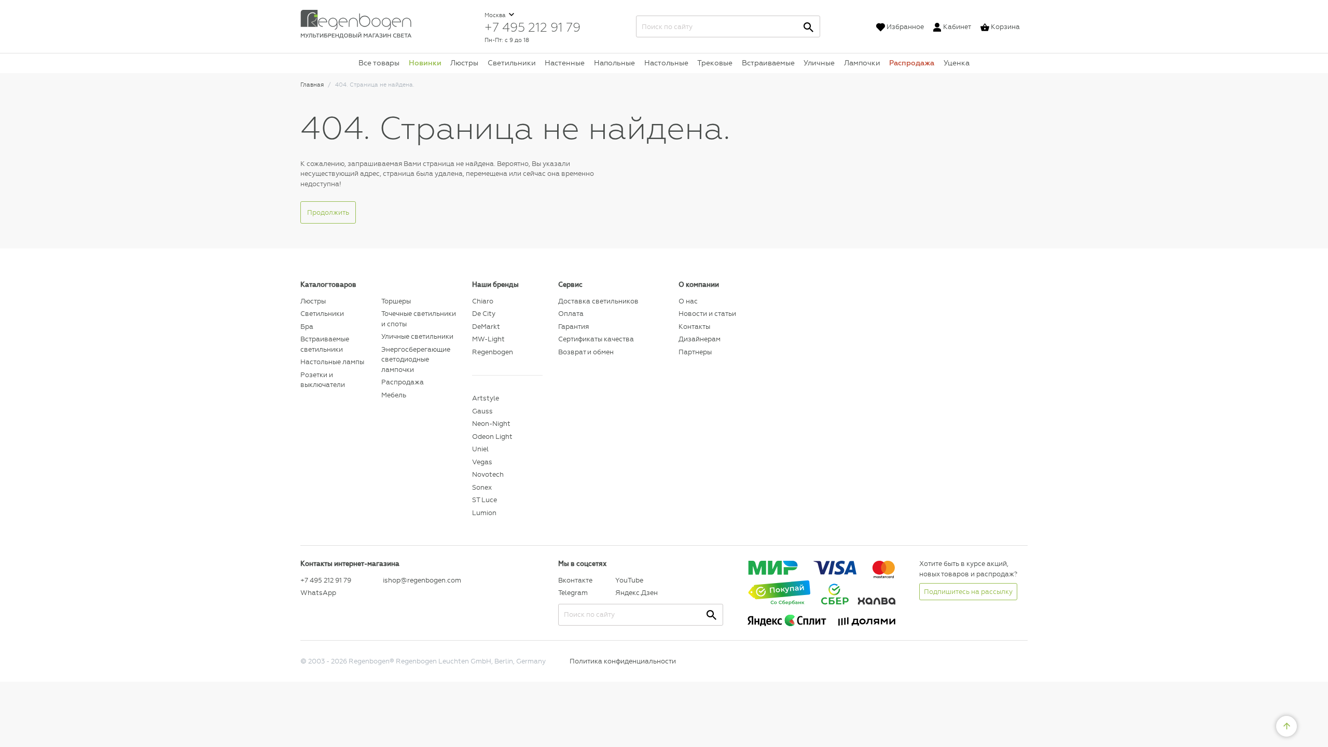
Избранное (905, 27)
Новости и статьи (707, 313)
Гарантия (573, 326)
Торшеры (396, 301)
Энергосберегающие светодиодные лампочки (415, 359)
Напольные (614, 63)
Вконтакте (575, 580)
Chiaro (482, 301)
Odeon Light (492, 436)
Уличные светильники (417, 336)
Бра (306, 326)
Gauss (482, 411)
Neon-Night (491, 423)
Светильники (512, 63)
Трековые (714, 63)
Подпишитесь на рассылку (968, 592)
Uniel (480, 449)
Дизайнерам (700, 339)
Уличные (819, 63)
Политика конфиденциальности (623, 661)
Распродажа (911, 62)
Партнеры (695, 352)
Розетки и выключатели (322, 380)
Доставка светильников (598, 301)
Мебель (393, 395)
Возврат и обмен (586, 352)
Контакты (694, 326)
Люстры (464, 63)
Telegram (573, 593)
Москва (496, 15)
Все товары (378, 63)
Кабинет (957, 27)
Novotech (488, 474)
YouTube (629, 580)
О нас (688, 301)
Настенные (565, 63)
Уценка (957, 63)
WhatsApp (318, 593)
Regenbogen (492, 352)
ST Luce (484, 500)
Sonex (482, 487)
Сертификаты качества (596, 339)
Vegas (482, 462)
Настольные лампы (332, 362)
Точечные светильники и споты (418, 319)
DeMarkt (486, 326)
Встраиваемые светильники (324, 344)
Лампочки (862, 63)
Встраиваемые (768, 63)
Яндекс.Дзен (636, 593)
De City (483, 313)
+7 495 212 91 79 (532, 27)
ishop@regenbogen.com (421, 580)
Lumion (484, 513)
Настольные (666, 63)
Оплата (571, 313)
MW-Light (488, 339)
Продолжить (328, 212)
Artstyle (485, 398)
